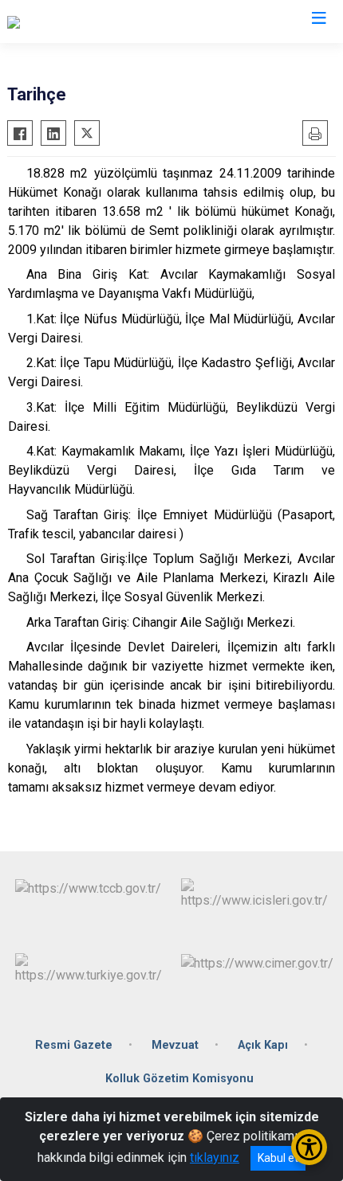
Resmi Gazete (73, 1045)
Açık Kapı (263, 1045)
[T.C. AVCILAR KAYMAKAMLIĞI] (91, 21)
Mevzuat (175, 1045)
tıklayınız (214, 1157)
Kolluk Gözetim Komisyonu (179, 1078)
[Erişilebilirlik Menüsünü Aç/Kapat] (309, 1147)
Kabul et (278, 1158)
